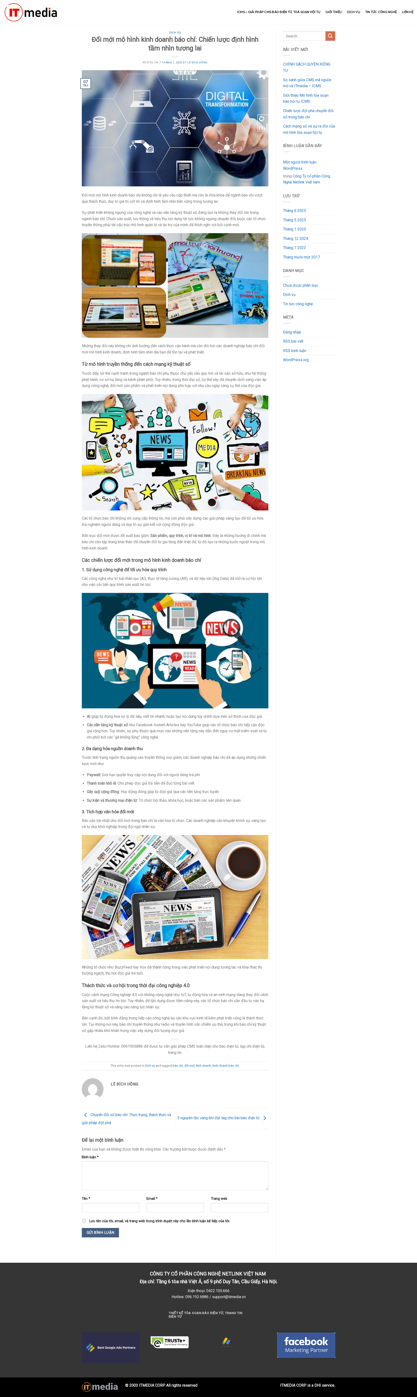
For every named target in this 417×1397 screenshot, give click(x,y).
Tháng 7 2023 (294, 247)
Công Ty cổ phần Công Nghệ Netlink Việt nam (306, 179)
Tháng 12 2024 (295, 238)
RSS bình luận (294, 350)
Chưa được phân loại (300, 285)
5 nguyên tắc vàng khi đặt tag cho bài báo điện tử (219, 1118)
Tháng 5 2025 (294, 220)
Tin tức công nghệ (381, 12)
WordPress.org (296, 360)
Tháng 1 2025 (294, 229)
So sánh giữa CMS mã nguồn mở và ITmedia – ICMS (307, 83)
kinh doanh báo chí (226, 1065)
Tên (86, 1199)
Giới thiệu (334, 12)
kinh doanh (203, 1065)
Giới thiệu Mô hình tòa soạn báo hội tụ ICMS (305, 98)
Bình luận (90, 1157)
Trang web (219, 1199)
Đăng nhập (292, 332)
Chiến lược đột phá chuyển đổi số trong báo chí (308, 114)
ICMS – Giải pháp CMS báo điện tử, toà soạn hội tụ (278, 12)
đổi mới (189, 1065)
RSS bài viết (293, 341)
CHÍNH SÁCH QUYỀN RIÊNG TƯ (306, 67)
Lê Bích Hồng (198, 62)
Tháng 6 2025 (294, 210)
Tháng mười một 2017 (301, 257)
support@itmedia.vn (229, 1297)
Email (152, 1199)
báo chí (178, 1065)
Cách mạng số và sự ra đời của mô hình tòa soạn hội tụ (309, 129)
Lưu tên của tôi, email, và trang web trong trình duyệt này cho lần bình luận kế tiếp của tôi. (159, 1221)
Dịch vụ (353, 12)
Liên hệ (407, 12)
